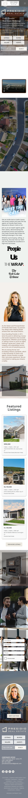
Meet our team (14, 716)
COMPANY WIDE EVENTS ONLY (17, 777)
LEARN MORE (14, 395)
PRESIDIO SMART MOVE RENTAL (13, 784)
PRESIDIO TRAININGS (11, 779)
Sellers (6, 42)
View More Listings (14, 544)
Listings (6, 38)
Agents (18, 42)
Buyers (18, 38)
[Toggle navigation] (25, 3)
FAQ (14, 781)
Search (21, 49)
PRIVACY (18, 790)
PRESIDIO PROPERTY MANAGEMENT (13, 783)
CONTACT (19, 781)
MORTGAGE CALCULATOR (11, 788)
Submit (14, 665)
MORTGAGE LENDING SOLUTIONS (13, 786)
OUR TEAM (5, 777)
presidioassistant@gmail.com (11, 763)
